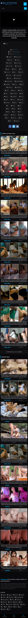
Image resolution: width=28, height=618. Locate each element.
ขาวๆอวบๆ (8, 72)
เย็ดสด (7, 115)
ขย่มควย (14, 69)
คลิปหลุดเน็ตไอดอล (19, 597)
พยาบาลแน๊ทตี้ (14, 93)
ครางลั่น (21, 72)
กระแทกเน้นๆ (18, 66)
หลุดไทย (15, 102)
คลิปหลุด (9, 78)
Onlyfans (10, 60)
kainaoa (7, 421)
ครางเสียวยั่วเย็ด (18, 75)
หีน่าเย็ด (13, 105)
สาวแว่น (22, 96)
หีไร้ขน (8, 112)
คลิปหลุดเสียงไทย (19, 81)
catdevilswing (7, 378)
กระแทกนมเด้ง (18, 63)
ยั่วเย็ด (22, 93)
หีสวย (20, 105)
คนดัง (15, 72)
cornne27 (7, 549)
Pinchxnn (7, 506)
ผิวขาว (6, 93)
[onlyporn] (11, 3)
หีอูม (8, 108)
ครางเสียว (9, 75)
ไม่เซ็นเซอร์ (17, 121)
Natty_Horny (17, 54)
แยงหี (21, 118)
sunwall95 (7, 570)
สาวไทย (6, 99)
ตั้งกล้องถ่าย (10, 87)
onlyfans (9, 57)
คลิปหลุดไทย (7, 84)
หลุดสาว (13, 99)
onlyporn (18, 60)
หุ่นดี (14, 112)
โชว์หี (10, 121)
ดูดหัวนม (15, 84)
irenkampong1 (7, 528)
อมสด (20, 112)
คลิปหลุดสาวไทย (9, 81)
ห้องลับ (22, 102)
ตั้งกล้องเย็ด (18, 87)
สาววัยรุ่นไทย (14, 96)
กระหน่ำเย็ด (10, 63)
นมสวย (7, 90)
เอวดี (7, 118)
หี (2, 607)
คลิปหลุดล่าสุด (17, 78)
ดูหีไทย (22, 84)
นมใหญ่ (14, 90)
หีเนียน (14, 108)
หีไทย (20, 108)
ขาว (21, 69)
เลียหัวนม (14, 115)
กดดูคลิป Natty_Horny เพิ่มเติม (14, 352)
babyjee (7, 485)
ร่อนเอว (6, 96)
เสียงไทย (21, 115)
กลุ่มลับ (8, 69)
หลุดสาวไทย (7, 102)
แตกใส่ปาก (14, 118)
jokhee (16, 49)
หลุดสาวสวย (21, 99)
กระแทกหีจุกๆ (10, 66)
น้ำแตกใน (20, 90)
